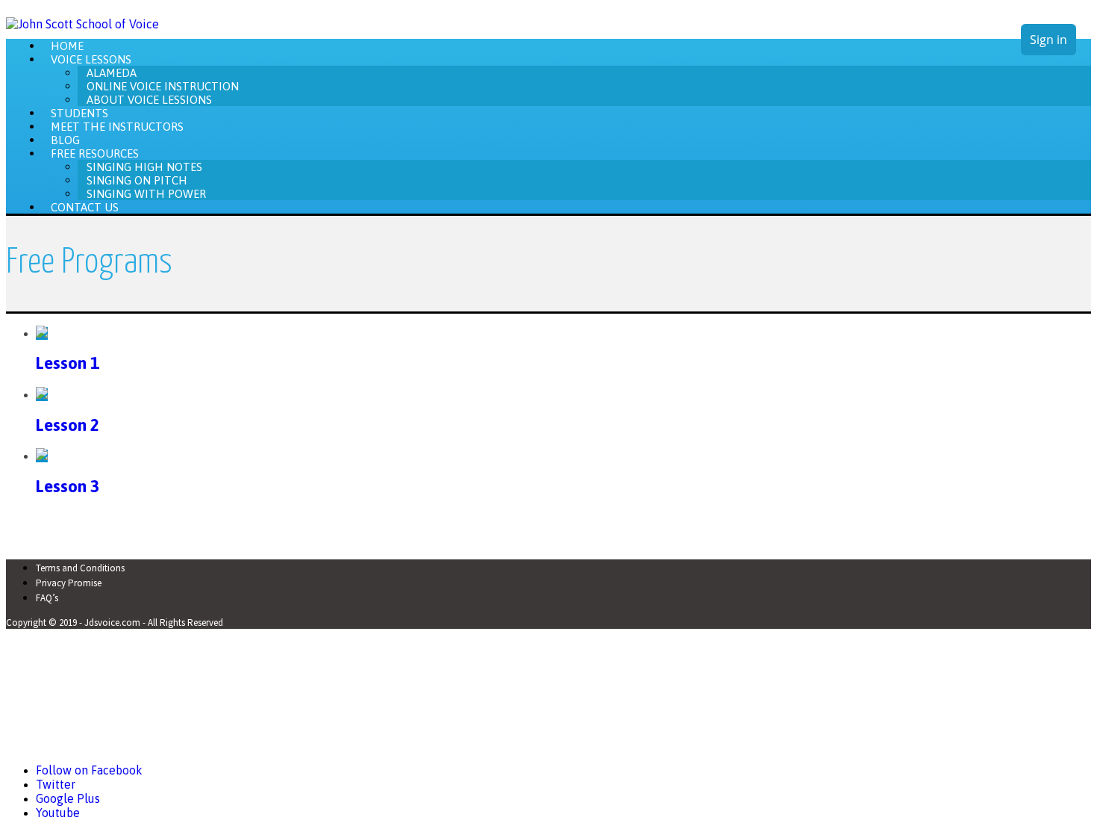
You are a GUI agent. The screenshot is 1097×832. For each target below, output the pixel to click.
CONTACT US (85, 206)
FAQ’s (47, 598)
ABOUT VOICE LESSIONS (149, 99)
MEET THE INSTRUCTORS (117, 125)
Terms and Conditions (80, 568)
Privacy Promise (68, 583)
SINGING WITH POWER (146, 193)
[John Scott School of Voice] (82, 24)
